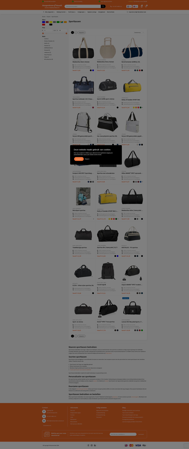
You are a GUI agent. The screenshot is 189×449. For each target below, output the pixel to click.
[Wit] (47, 24)
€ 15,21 (101, 293)
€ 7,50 (125, 219)
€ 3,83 (76, 70)
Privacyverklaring (100, 415)
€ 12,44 (77, 256)
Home (43, 16)
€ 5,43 (125, 70)
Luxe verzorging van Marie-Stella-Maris (132, 421)
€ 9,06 (101, 182)
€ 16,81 (77, 330)
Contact (72, 415)
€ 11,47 (77, 219)
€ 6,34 (125, 107)
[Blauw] (43, 22)
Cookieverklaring (100, 412)
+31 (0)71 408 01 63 (117, 6)
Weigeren (87, 159)
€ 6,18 (101, 107)
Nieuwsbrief (73, 419)
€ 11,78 (101, 219)
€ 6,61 (101, 144)
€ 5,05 (125, 144)
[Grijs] (54, 22)
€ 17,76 (101, 330)
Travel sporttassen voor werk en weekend (80, 369)
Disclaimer (99, 417)
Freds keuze (109, 353)
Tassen (48, 16)
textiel (106, 381)
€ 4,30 (76, 182)
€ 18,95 (126, 330)
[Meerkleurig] (61, 22)
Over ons (72, 410)
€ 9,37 (125, 182)
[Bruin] (47, 22)
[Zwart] (51, 24)
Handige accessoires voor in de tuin (131, 410)
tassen (95, 381)
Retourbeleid (73, 421)
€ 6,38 (76, 144)
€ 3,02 (101, 70)
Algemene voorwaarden (102, 410)
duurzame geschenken (82, 389)
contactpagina (135, 397)
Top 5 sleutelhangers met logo (130, 415)
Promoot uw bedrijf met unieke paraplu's (132, 417)
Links (71, 417)
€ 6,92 (76, 107)
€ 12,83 (101, 256)
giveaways (115, 397)
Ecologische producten (128, 419)
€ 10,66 (77, 293)
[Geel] (51, 22)
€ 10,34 (126, 256)
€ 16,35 (126, 293)
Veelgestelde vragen (75, 412)
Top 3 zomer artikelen (128, 412)
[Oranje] (65, 22)
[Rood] (43, 24)
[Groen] (58, 22)
